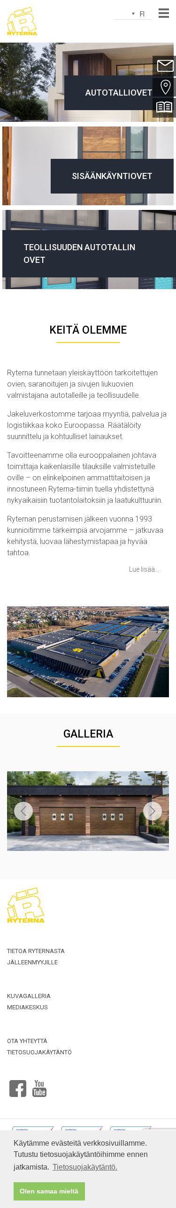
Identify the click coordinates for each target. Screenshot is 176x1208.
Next (152, 811)
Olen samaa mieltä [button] (49, 1191)
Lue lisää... (144, 569)
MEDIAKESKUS (27, 1007)
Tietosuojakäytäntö (39, 1052)
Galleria (88, 734)
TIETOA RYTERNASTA (36, 950)
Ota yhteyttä (27, 1040)
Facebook (17, 1084)
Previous (23, 811)
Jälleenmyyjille (32, 962)
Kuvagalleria (29, 995)
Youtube (39, 1084)
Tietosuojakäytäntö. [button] (85, 1167)
